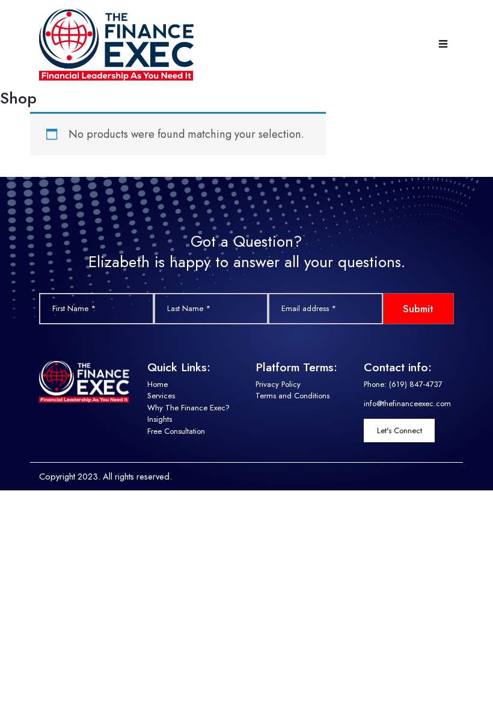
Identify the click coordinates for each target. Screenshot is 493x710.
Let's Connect (399, 430)
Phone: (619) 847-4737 (403, 384)
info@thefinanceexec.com (407, 403)
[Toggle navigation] (444, 44)
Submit (418, 308)
